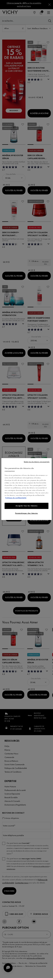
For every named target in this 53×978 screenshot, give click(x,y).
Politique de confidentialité (15, 498)
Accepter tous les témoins (26, 506)
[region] (26, 489)
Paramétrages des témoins (26, 513)
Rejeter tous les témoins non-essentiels (36, 462)
